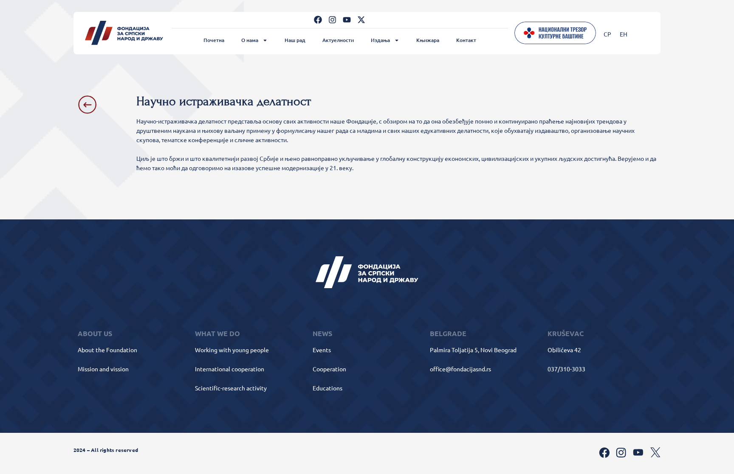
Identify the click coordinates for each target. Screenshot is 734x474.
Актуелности (338, 40)
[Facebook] (318, 20)
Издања (380, 40)
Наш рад (295, 40)
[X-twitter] (361, 20)
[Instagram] (332, 20)
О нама (249, 40)
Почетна (213, 40)
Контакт (466, 40)
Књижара (427, 40)
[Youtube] (347, 20)
